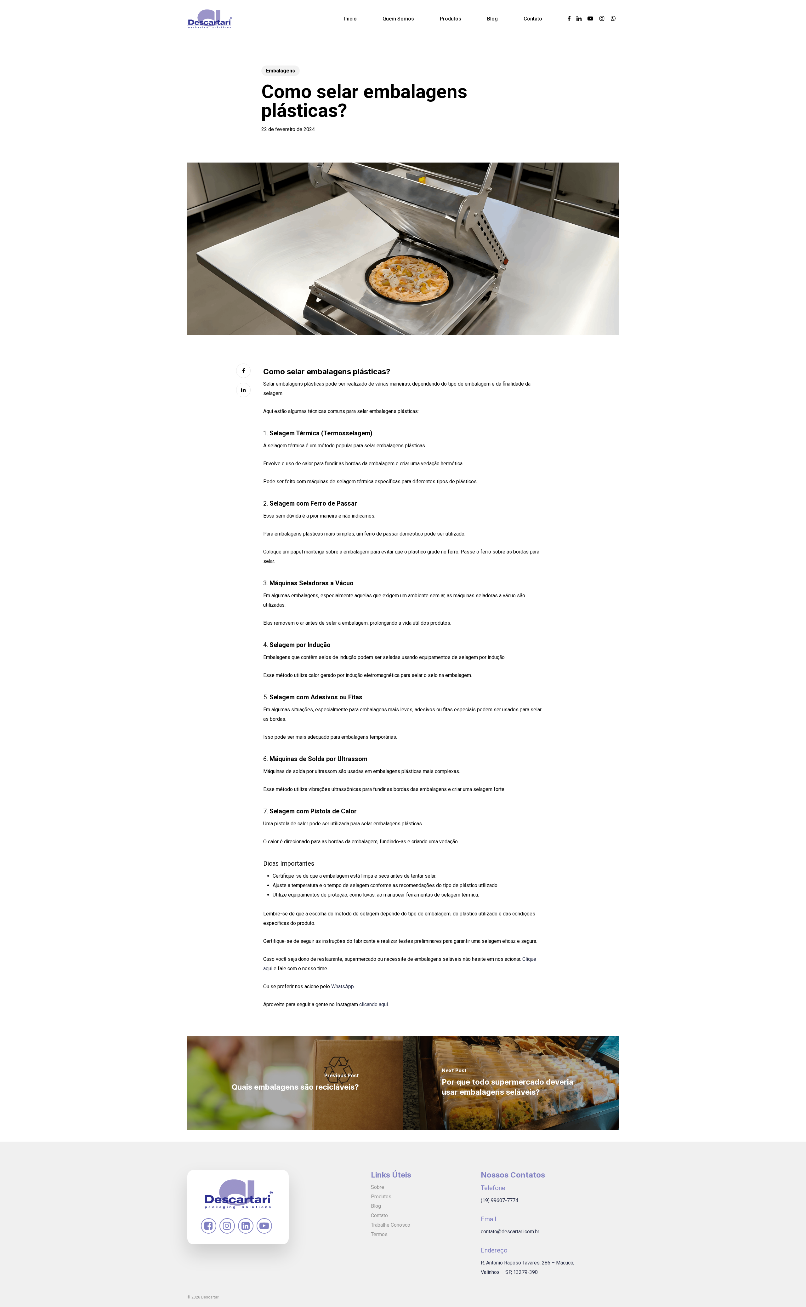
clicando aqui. (374, 1004)
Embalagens (280, 71)
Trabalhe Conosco (390, 1225)
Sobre (377, 1187)
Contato (379, 1215)
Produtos (381, 1197)
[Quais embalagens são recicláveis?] (295, 1083)
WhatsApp (342, 986)
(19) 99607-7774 (499, 1200)
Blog (376, 1206)
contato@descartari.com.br (510, 1232)
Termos (379, 1234)
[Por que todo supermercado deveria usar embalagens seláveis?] (511, 1083)
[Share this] (243, 371)
